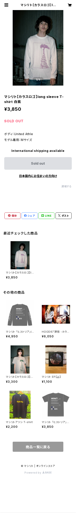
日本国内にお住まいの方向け (38, 176)
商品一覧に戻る (38, 447)
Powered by (33, 472)
